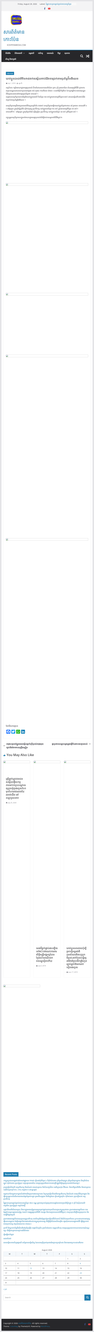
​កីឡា (59, 53)
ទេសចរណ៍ (50, 53)
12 (31, 1268)
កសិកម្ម (40, 53)
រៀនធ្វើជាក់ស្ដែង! (8, 1234)
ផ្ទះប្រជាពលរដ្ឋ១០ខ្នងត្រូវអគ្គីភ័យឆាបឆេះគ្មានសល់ (70, 744)
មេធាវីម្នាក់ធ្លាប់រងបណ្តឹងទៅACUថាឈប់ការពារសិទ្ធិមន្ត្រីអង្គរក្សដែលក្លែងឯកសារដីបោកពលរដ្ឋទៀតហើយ (47, 954)
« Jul (5, 1289)
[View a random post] (88, 56)
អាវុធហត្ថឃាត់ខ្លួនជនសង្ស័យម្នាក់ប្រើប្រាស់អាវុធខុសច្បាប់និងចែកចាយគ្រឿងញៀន (25, 746)
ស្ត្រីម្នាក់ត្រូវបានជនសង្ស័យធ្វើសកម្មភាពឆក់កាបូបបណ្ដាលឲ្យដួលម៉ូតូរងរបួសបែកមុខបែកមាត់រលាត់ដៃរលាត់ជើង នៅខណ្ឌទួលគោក (16, 788)
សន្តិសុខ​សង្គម (10, 73)
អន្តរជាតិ (31, 53)
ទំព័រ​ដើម (8, 53)
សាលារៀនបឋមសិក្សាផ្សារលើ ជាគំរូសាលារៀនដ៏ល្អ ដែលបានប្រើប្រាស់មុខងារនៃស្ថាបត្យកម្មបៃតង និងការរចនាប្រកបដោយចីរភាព (43, 1242)
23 (81, 1273)
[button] (23, 53)
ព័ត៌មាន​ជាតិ (18, 53)
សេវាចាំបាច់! (7, 1238)
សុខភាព (67, 53)
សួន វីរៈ (20, 83)
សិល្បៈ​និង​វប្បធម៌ (10, 59)
